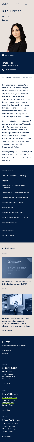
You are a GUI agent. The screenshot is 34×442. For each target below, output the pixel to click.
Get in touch (9, 55)
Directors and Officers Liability (12, 202)
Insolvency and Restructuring (12, 212)
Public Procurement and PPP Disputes (15, 217)
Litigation (5, 181)
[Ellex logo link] (5, 4)
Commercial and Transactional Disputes (15, 193)
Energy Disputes (7, 207)
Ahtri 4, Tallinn (7, 371)
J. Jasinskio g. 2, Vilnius (10, 424)
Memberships (27, 77)
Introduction (6, 77)
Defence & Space (8, 235)
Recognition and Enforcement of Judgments (13, 187)
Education (16, 77)
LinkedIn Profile (10, 70)
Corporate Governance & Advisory (14, 176)
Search (20, 4)
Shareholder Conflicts (9, 222)
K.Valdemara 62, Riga (9, 397)
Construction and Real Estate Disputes (15, 198)
